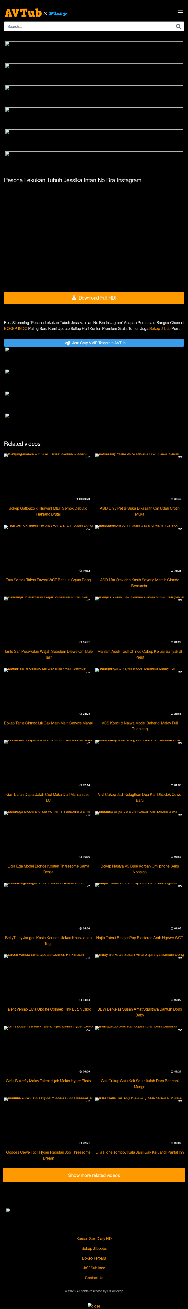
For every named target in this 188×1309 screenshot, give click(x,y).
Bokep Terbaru (94, 1258)
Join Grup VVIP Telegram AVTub (99, 343)
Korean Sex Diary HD (94, 1238)
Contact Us (94, 1277)
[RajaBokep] (37, 13)
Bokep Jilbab (160, 328)
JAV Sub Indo (94, 1268)
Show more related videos (94, 1175)
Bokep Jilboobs (94, 1248)
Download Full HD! (96, 297)
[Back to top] (179, 1298)
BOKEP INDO (16, 328)
